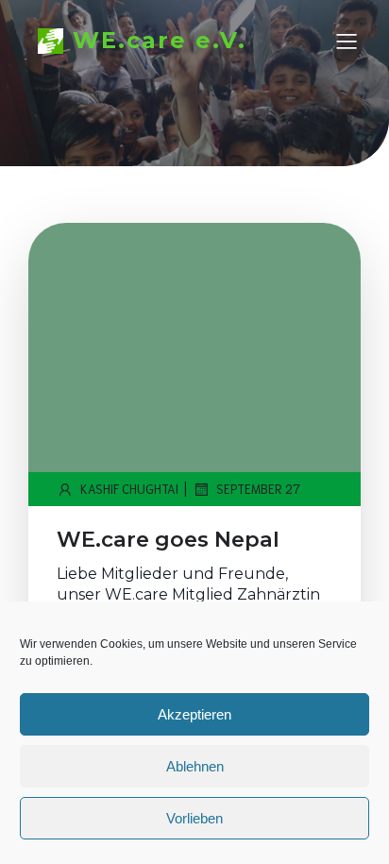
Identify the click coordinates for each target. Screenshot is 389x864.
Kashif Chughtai (129, 489)
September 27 (258, 489)
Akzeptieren (194, 714)
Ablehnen (195, 766)
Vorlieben (194, 818)
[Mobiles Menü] (346, 40)
